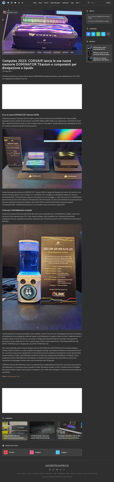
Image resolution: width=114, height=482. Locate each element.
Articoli (46, 3)
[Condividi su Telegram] (103, 34)
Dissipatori (47, 52)
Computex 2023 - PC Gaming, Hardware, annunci (19, 52)
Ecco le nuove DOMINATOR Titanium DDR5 (99, 17)
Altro (77, 3)
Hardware (57, 52)
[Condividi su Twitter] (93, 34)
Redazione (61, 473)
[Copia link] (108, 34)
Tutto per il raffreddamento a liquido (98, 21)
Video (68, 473)
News (40, 3)
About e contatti (76, 473)
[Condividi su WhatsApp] (98, 34)
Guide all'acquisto (55, 3)
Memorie (65, 52)
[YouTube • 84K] (15, 3)
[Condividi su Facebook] (88, 34)
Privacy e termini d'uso (89, 473)
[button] (10, 158)
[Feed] (22, 3)
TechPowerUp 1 (12, 376)
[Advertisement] (42, 96)
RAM (72, 52)
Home (35, 3)
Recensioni (65, 3)
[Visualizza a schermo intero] (79, 185)
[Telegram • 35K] (19, 3)
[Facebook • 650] (8, 3)
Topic (72, 3)
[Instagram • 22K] (12, 3)
